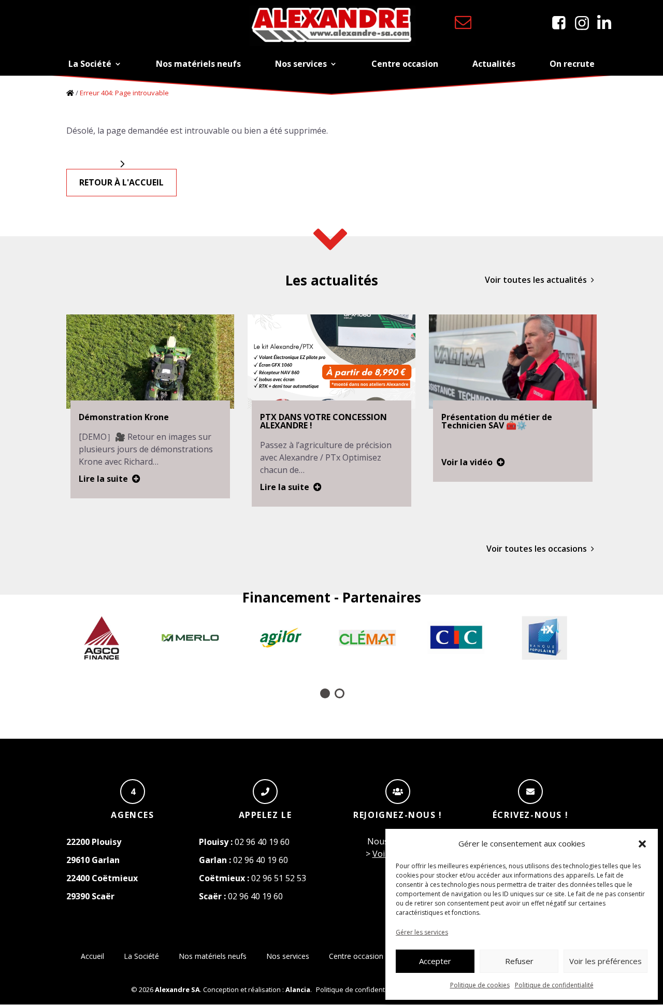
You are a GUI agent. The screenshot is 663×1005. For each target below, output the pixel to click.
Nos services (301, 63)
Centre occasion (404, 63)
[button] (642, 844)
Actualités (493, 63)
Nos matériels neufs (198, 63)
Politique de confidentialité (554, 985)
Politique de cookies (480, 985)
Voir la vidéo (467, 462)
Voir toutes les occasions (536, 548)
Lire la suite (103, 478)
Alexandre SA (177, 989)
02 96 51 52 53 (252, 878)
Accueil (92, 956)
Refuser (519, 961)
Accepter (435, 961)
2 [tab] (339, 692)
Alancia (297, 989)
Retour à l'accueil (121, 182)
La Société (89, 63)
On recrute (572, 63)
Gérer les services (422, 932)
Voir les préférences (605, 961)
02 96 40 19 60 (244, 842)
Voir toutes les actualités (536, 279)
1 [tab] (324, 692)
